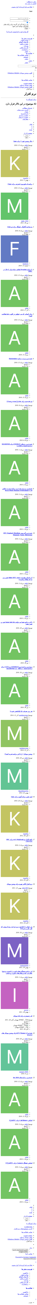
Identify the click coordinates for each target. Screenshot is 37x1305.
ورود (26, 28)
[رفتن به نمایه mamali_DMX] (14, 1070)
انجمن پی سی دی (30, 3)
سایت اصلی (24, 40)
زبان (30, 1248)
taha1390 (25, 888)
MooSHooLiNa (23, 791)
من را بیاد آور (24, 24)
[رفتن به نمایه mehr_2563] (14, 219)
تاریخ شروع (24, 113)
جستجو (26, 57)
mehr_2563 (24, 221)
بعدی (30, 130)
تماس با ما (28, 1254)
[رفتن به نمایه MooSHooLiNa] (14, 789)
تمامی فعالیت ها (23, 55)
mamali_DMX (23, 1072)
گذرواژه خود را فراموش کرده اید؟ (17, 32)
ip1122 (26, 1010)
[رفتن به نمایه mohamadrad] (14, 964)
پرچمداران (25, 49)
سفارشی (25, 119)
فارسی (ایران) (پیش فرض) (20, 1250)
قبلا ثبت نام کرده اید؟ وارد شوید (21, 7)
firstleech (25, 264)
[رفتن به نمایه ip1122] (14, 1008)
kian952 (25, 178)
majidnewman (23, 715)
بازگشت (25, 1273)
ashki (26, 145)
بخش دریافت (24, 44)
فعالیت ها (29, 53)
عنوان (26, 112)
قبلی (30, 124)
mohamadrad (24, 965)
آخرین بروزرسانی (22, 110)
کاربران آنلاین (24, 48)
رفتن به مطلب (31, 2)
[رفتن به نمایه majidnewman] (14, 746)
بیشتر (26, 51)
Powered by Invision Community (25, 1257)
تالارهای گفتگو (23, 42)
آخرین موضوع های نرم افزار (23, 1229)
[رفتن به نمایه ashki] (14, 306)
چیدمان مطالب (27, 108)
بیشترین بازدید (23, 115)
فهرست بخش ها (27, 38)
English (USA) (23, 1252)
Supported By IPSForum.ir (29, 1258)
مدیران (26, 46)
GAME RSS (28, 1227)
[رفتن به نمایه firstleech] (14, 262)
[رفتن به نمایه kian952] (14, 176)
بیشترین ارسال (23, 117)
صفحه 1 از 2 (27, 133)
